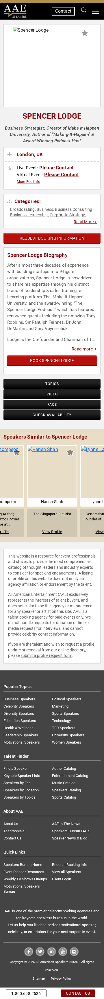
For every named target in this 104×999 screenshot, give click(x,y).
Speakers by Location (21, 790)
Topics (52, 384)
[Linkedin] (51, 954)
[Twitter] (40, 954)
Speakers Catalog (66, 790)
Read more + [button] (84, 349)
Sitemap (38, 979)
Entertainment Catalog (70, 776)
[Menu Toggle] (95, 11)
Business (45, 209)
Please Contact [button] (56, 167)
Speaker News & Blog (69, 838)
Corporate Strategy (67, 215)
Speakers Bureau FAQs (71, 831)
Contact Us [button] (78, 993)
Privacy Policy (61, 979)
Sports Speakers (65, 713)
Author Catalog (64, 768)
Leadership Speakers (20, 735)
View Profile (52, 532)
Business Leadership (29, 215)
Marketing (60, 706)
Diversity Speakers (18, 713)
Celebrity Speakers (18, 706)
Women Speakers (66, 742)
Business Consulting (73, 209)
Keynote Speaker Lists (21, 776)
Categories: (27, 201)
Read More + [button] (85, 221)
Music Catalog (63, 783)
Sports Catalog (64, 797)
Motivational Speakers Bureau (21, 889)
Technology (61, 721)
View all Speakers (66, 872)
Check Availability (52, 415)
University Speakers (68, 735)
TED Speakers (63, 728)
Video (52, 394)
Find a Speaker (15, 768)
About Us (10, 824)
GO (84, 11)
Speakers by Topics (19, 797)
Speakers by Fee (17, 783)
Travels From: (10, 154)
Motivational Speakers (21, 742)
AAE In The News (66, 824)
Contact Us (12, 838)
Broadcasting (22, 209)
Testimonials (14, 831)
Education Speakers (19, 721)
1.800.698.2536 (26, 993)
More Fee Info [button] (28, 181)
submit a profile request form (46, 655)
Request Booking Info (69, 864)
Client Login (61, 879)
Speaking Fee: (10, 168)
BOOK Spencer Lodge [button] (52, 360)
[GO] (84, 11)
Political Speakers (66, 699)
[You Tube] (62, 954)
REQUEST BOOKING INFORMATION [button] (52, 238)
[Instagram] (74, 954)
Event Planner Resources (23, 872)
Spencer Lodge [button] (52, 116)
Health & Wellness (18, 728)
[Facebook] (28, 954)
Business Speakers (19, 699)
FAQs (52, 405)
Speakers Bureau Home (22, 864)
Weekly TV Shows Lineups (25, 879)
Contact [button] (63, 11)
